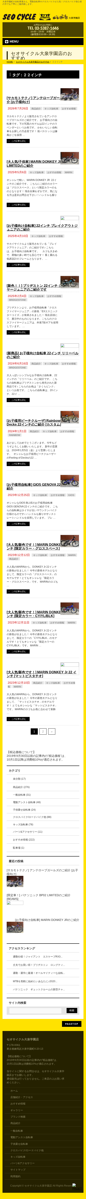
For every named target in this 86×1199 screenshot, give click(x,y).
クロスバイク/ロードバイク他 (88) (32, 817)
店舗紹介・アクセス (21, 1097)
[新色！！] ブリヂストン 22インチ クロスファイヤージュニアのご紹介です (42, 287)
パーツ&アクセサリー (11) (27, 831)
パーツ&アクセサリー (22, 1163)
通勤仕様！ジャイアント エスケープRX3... (37, 956)
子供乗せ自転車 (19, 1144)
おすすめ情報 (69, 108)
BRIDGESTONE (17, 300)
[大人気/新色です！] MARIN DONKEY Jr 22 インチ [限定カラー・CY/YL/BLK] (41, 614)
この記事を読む (18, 141)
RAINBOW (14, 435)
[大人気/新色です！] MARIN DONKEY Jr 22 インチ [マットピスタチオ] (41, 674)
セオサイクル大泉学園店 (38, 1185)
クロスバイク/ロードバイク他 (27, 1150)
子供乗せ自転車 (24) (24, 809)
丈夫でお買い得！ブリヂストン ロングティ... (39, 964)
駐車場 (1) (18, 847)
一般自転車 (16, 1130)
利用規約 (15, 1176)
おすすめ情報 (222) (24, 839)
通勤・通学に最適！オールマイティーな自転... (39, 973)
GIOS (71, 495)
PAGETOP (71, 1023)
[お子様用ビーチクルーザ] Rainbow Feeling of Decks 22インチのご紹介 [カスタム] (42, 422)
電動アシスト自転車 (21, 1137)
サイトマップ (17, 1169)
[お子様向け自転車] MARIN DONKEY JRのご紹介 (47, 920)
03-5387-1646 (46, 28)
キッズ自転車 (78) (23, 824)
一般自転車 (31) (22, 794)
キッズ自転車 (51, 108)
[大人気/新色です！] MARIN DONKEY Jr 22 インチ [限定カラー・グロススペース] (41, 546)
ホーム (14, 1090)
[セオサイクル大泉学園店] (43, 18)
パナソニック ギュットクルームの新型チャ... (39, 989)
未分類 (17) (19, 778)
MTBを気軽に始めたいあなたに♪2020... (35, 981)
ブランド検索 (17, 1116)
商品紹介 (36, 108)
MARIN (68, 172)
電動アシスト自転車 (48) (27, 802)
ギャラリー (16, 1110)
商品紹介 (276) (21, 787)
